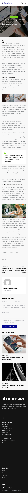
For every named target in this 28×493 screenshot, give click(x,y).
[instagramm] (6, 487)
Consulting (14, 17)
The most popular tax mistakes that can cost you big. (13, 358)
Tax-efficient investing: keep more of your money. (13, 386)
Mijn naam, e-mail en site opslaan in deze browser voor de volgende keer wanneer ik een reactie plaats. (14, 307)
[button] (25, 3)
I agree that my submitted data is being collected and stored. (14, 321)
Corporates (5, 252)
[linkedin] (3, 487)
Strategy (11, 252)
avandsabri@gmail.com (11, 288)
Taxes (17, 252)
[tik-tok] (10, 487)
